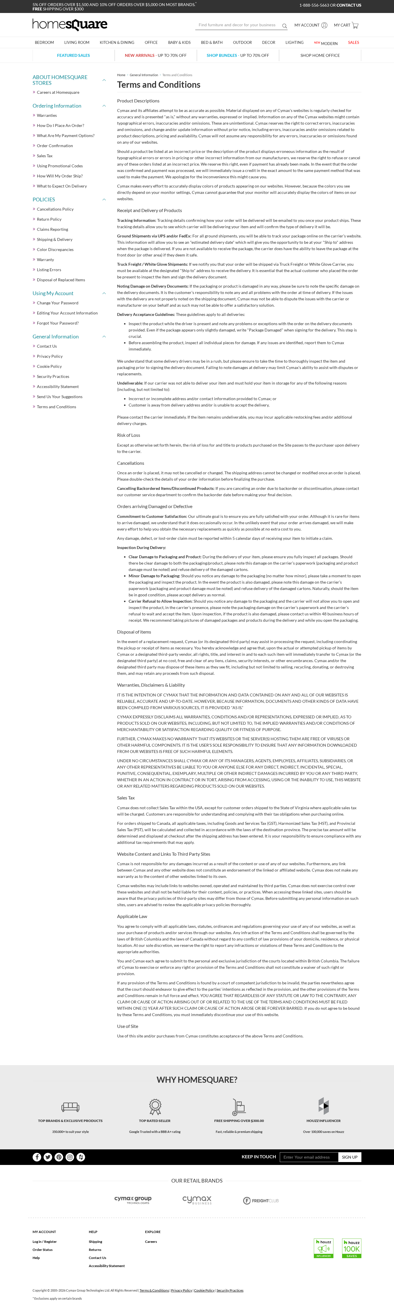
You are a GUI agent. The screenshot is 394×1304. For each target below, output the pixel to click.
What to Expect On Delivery (62, 185)
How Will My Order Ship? (60, 175)
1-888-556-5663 (314, 5)
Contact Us (47, 346)
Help (36, 1258)
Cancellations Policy (55, 209)
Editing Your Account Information (67, 312)
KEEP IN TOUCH (259, 1156)
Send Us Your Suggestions (59, 396)
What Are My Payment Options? (66, 135)
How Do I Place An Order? (60, 125)
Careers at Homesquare (58, 92)
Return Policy (49, 219)
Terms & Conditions (154, 1290)
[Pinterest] (59, 1157)
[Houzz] (80, 1157)
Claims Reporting (52, 229)
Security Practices (53, 376)
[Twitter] (48, 1157)
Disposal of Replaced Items (61, 279)
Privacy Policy (50, 356)
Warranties (47, 115)
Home (121, 75)
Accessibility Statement (58, 386)
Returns (95, 1249)
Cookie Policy (49, 366)
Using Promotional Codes (60, 165)
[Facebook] (37, 1157)
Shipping (95, 1241)
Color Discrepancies (55, 249)
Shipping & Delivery (54, 239)
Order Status (42, 1249)
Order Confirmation (55, 145)
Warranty (45, 259)
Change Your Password (57, 302)
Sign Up (350, 1157)
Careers (151, 1241)
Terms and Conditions (56, 406)
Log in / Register (45, 1241)
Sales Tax (44, 155)
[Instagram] (69, 1157)
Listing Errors (49, 269)
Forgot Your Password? (58, 323)
